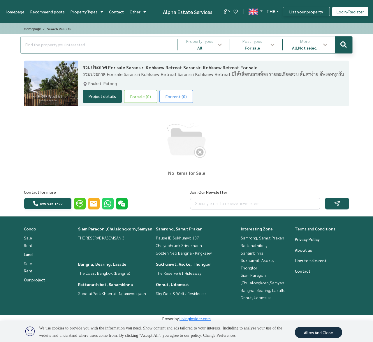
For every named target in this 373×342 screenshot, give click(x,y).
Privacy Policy (307, 239)
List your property (306, 11)
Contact (116, 11)
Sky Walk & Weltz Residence (181, 293)
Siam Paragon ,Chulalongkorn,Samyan (115, 228)
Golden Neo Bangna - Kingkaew (184, 252)
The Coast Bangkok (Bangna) (104, 273)
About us (303, 250)
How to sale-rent (311, 260)
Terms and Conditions (315, 228)
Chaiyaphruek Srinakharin (179, 245)
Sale (28, 237)
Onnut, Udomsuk (172, 284)
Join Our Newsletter (208, 192)
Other (135, 11)
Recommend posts (47, 11)
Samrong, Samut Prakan (179, 228)
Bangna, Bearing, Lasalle (102, 264)
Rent (28, 245)
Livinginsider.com (195, 318)
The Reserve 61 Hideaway (178, 273)
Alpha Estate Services (187, 11)
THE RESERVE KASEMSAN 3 (101, 237)
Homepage (14, 11)
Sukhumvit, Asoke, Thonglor (183, 264)
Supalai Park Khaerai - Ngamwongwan (112, 293)
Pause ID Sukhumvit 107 (177, 237)
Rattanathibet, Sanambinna (105, 284)
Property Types (84, 11)
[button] (203, 44)
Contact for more (40, 192)
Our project (34, 279)
